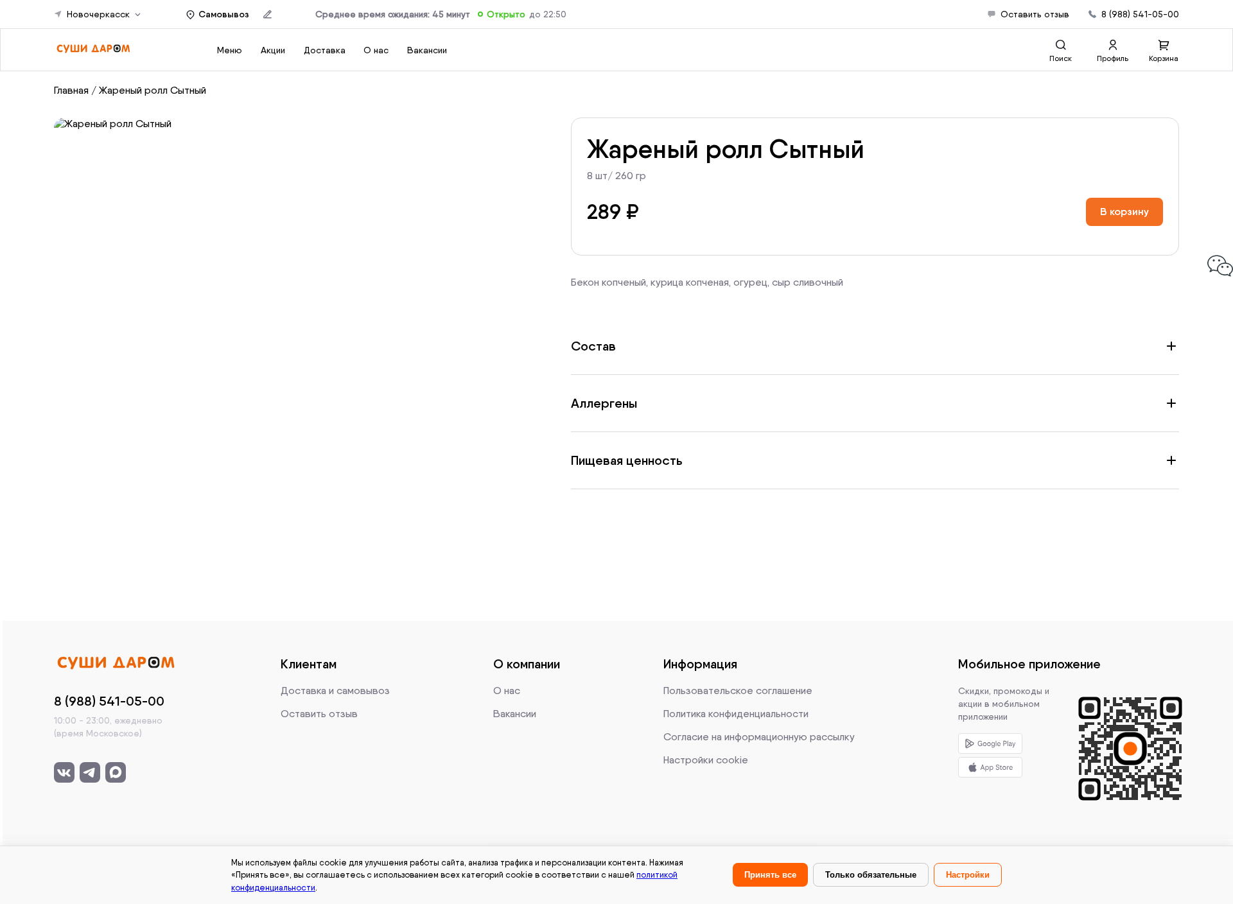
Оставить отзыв (1035, 14)
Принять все (770, 875)
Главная (71, 90)
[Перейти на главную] (93, 50)
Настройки (968, 875)
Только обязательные (870, 875)
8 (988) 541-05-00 (1140, 14)
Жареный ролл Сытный (152, 90)
